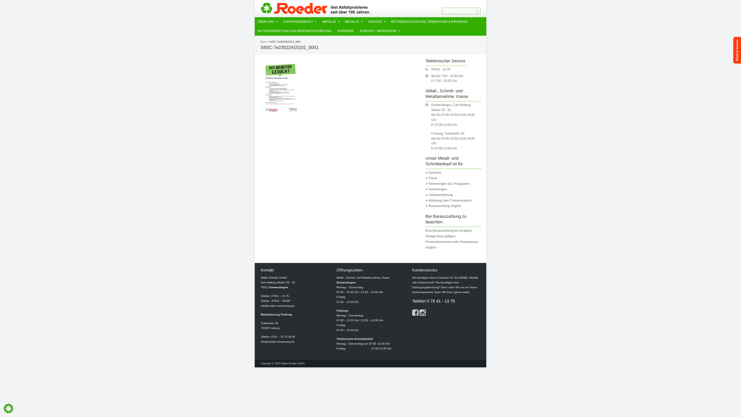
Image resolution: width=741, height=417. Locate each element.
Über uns (266, 21)
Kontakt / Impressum (378, 31)
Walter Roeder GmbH (293, 363)
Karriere (346, 31)
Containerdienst (298, 21)
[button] (8, 408)
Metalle (352, 21)
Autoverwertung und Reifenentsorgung (295, 31)
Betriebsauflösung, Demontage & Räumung (429, 21)
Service (375, 21)
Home (264, 41)
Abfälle (329, 21)
